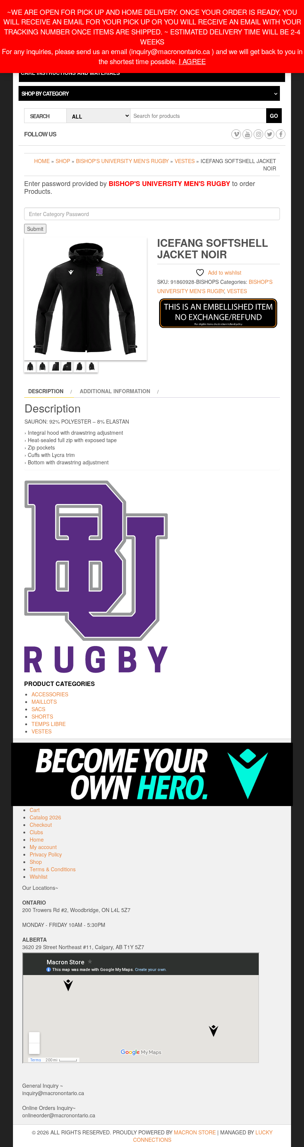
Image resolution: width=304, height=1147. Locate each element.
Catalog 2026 (45, 817)
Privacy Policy (46, 854)
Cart (35, 809)
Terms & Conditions (53, 869)
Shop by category (45, 93)
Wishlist (38, 876)
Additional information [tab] (115, 391)
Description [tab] (45, 391)
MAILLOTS (44, 701)
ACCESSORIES (50, 694)
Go (274, 115)
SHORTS (42, 716)
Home (42, 161)
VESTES (185, 161)
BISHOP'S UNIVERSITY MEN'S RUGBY (122, 161)
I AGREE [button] (192, 61)
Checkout (41, 824)
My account (43, 847)
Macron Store (195, 1132)
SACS (38, 709)
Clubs (36, 832)
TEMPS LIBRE (49, 723)
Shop (63, 161)
